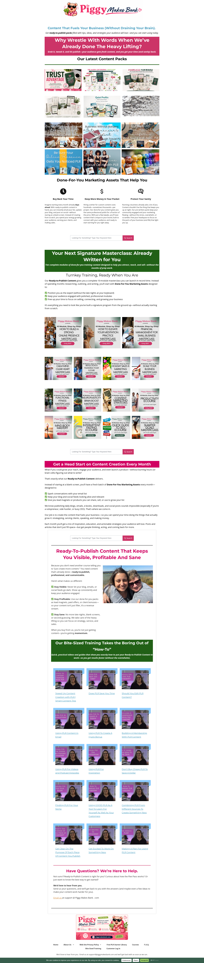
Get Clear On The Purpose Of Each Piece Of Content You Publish (68, 842)
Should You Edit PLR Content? (135, 687)
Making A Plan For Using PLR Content (135, 842)
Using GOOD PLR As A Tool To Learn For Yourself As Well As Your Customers (102, 800)
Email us (57, 897)
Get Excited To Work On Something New (102, 842)
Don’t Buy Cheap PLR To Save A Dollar (135, 761)
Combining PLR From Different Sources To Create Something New (135, 800)
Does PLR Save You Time (102, 687)
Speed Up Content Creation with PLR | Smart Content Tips (68, 687)
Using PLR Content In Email (68, 725)
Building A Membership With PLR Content (135, 725)
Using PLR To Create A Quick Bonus (102, 725)
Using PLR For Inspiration (102, 761)
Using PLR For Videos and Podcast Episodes (68, 761)
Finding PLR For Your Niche (68, 800)
